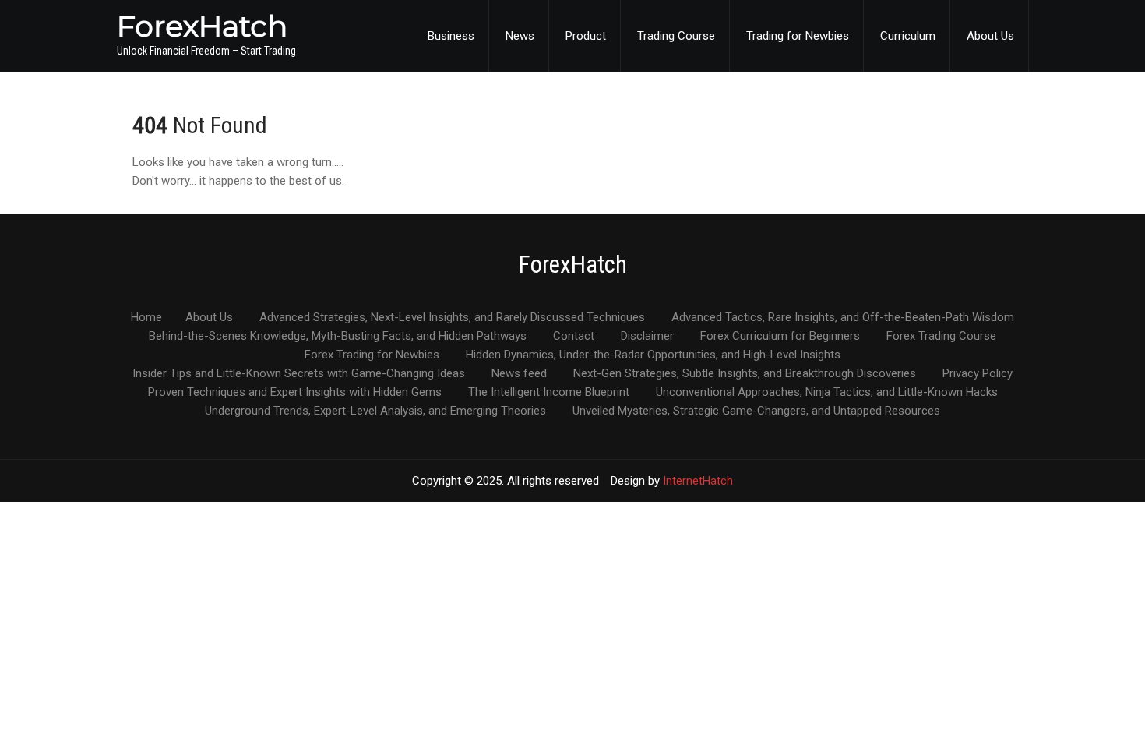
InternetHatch (698, 481)
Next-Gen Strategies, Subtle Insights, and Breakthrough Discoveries (744, 374)
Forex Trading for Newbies (372, 355)
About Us (990, 36)
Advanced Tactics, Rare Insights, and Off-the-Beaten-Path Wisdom (842, 318)
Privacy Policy (977, 374)
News (520, 36)
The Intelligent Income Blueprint (548, 392)
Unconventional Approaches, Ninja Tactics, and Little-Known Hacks (827, 392)
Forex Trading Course (941, 336)
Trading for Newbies (797, 36)
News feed (519, 374)
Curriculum (907, 36)
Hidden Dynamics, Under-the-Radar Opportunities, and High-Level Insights (653, 355)
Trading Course (676, 36)
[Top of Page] (1101, 711)
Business (451, 36)
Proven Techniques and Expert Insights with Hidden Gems (295, 392)
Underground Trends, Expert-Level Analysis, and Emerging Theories (375, 411)
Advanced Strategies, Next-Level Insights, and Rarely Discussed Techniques (452, 318)
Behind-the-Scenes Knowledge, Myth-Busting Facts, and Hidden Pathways (338, 336)
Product (585, 36)
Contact (573, 336)
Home (146, 318)
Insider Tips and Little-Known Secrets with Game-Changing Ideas (298, 374)
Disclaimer (647, 336)
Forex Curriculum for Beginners (780, 336)
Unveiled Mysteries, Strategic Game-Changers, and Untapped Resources (756, 411)
